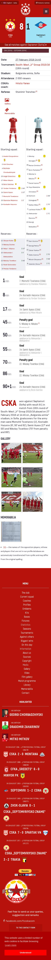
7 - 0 (20, 832)
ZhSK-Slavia (19, 805)
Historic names (44, 3)
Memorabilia (8, 113)
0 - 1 (32, 805)
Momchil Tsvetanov (10, 196)
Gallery (7, 103)
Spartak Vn (33, 832)
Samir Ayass (8, 192)
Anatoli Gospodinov (10, 156)
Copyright (26, 661)
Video (26, 673)
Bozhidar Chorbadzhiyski (9, 170)
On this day (27, 645)
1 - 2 (30, 790)
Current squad (27, 596)
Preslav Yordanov (9, 269)
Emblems (27, 608)
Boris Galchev (8, 184)
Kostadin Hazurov (10, 204)
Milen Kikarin (8, 180)
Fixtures (25, 620)
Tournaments (27, 633)
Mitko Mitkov (19, 739)
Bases (27, 616)
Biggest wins (27, 641)
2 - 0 (20, 754)
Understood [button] (25, 952)
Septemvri (18, 790)
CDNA (38, 790)
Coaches (27, 600)
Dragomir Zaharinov (25, 727)
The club (25, 592)
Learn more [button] (10, 945)
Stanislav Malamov (10, 200)
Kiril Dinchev (8, 164)
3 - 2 (6, 860)
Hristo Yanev (23, 83)
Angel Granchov (9, 176)
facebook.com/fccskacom (20, 920)
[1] (36, 91)
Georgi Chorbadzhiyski (26, 715)
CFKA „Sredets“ (21, 769)
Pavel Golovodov (9, 265)
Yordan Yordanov (9, 188)
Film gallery (27, 677)
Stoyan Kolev (8, 240)
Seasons (27, 629)
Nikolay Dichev (9, 244)
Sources (27, 657)
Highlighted (25, 702)
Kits (27, 612)
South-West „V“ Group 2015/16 (33, 64)
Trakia (15, 860)
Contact (25, 693)
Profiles (27, 604)
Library (27, 685)
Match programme (27, 681)
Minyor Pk (11, 775)
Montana (31, 754)
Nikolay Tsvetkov (9, 261)
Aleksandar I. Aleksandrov (8, 254)
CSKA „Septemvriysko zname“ (24, 812)
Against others (27, 637)
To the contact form (25, 928)
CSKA (12, 754)
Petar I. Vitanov (9, 248)
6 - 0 (36, 769)
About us (27, 653)
